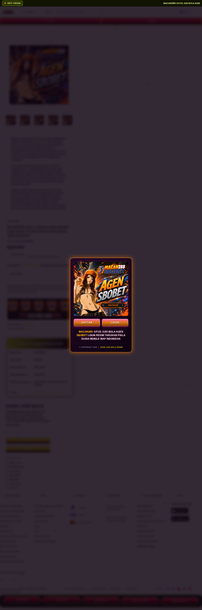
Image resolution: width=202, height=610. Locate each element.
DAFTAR (87, 322)
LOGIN (115, 322)
